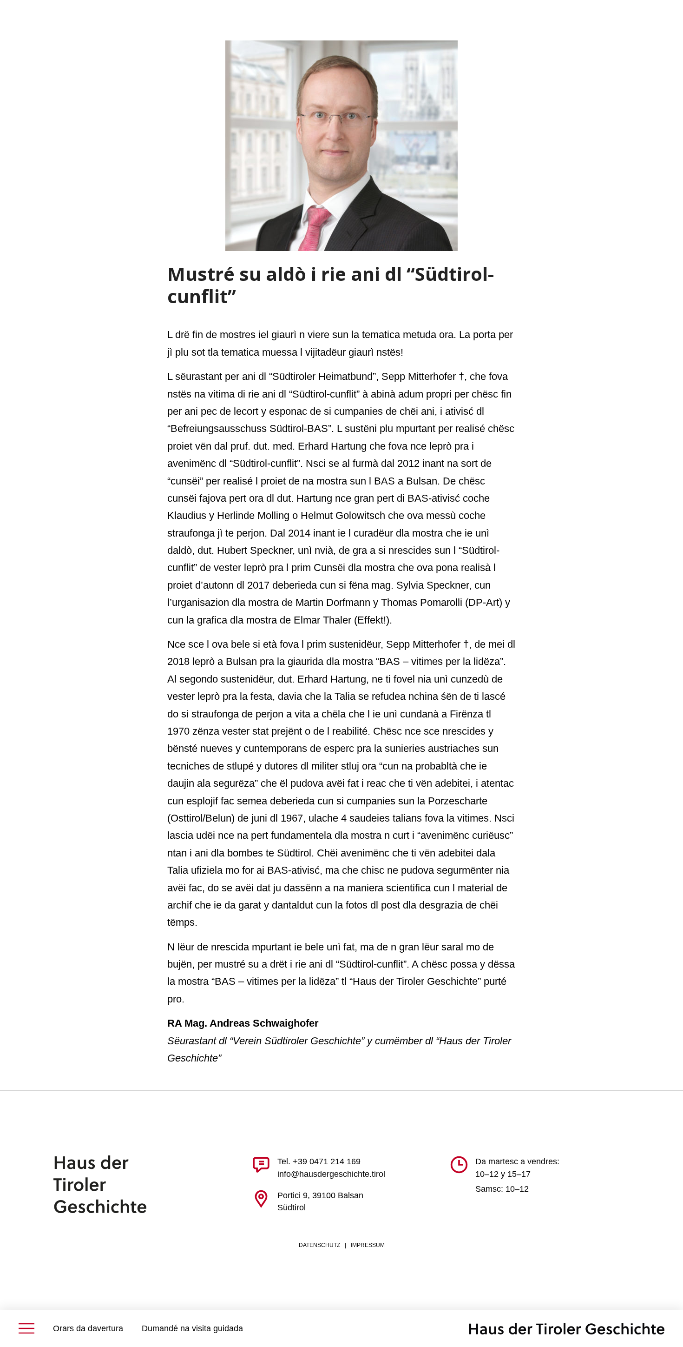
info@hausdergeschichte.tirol (331, 1174)
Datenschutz (319, 1245)
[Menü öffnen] (26, 1328)
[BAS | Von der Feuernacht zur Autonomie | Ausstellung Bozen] (566, 1328)
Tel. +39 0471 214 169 (319, 1161)
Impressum (368, 1245)
